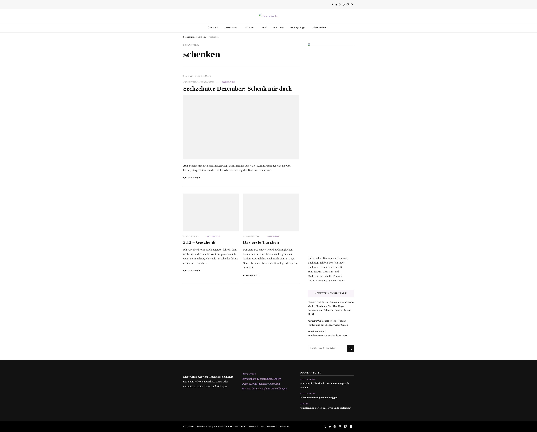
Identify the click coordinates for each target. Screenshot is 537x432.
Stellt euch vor (307, 380)
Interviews (278, 28)
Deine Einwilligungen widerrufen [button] (261, 383)
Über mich (213, 28)
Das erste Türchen (261, 242)
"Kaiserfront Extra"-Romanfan (324, 302)
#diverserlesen (320, 28)
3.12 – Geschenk (199, 242)
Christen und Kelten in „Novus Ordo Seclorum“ (325, 408)
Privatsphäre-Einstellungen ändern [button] (261, 378)
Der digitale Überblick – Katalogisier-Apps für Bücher (325, 385)
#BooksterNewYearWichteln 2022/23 (327, 335)
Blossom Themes (238, 426)
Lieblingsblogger (298, 28)
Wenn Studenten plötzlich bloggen (318, 398)
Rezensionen (230, 28)
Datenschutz (249, 373)
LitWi (264, 28)
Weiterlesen (190, 178)
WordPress (269, 426)
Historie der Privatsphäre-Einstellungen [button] (264, 388)
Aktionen (249, 28)
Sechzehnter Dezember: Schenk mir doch (237, 88)
